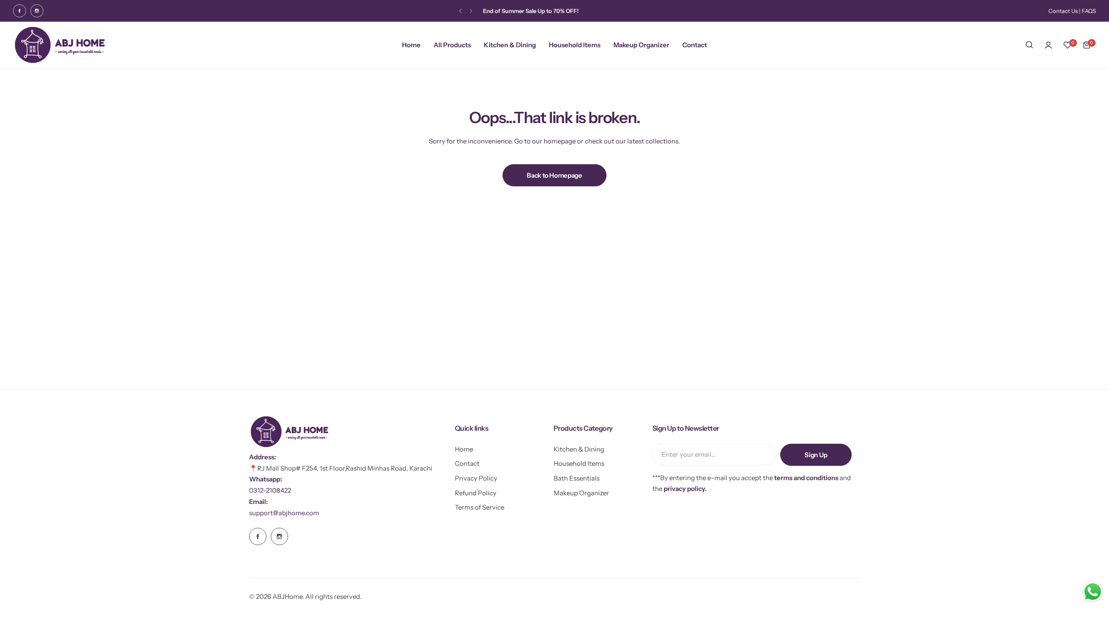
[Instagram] (36, 10)
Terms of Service (479, 507)
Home (464, 449)
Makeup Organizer (581, 493)
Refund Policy (475, 493)
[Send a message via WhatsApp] (1093, 592)
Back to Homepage (554, 175)
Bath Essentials (577, 478)
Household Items (579, 463)
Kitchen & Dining (579, 449)
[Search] (1029, 45)
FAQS (1089, 10)
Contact (467, 463)
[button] (460, 11)
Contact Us (1063, 10)
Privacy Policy (476, 478)
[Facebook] (19, 10)
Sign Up (815, 455)
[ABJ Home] (60, 45)
